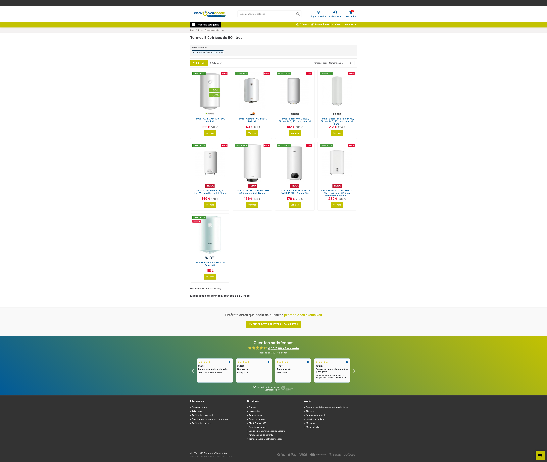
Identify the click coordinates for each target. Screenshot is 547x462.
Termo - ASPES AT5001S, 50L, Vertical (209, 120)
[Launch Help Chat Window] (540, 455)
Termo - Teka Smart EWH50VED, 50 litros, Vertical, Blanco (252, 191)
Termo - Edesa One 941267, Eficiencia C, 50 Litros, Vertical (295, 120)
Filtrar (200, 63)
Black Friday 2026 (257, 423)
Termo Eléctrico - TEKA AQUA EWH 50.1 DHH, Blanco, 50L (294, 191)
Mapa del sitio (313, 427)
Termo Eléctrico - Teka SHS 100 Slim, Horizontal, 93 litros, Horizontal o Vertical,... (337, 193)
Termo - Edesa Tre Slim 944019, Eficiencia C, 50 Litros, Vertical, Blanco (337, 121)
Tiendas (310, 411)
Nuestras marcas (257, 427)
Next (354, 370)
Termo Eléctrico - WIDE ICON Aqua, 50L (210, 263)
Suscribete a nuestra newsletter (275, 324)
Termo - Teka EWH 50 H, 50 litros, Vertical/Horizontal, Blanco (210, 191)
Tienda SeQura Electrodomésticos (265, 439)
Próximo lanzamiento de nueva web (273, 2)
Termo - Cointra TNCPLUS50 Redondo (252, 120)
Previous (192, 370)
